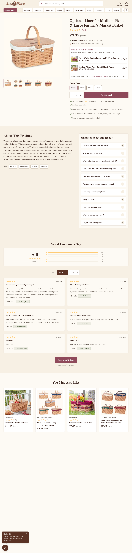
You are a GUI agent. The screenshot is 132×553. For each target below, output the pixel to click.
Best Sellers (38, 10)
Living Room (79, 10)
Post (35, 166)
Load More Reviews (66, 360)
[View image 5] (48, 83)
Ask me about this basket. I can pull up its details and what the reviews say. (13, 537)
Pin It (14, 166)
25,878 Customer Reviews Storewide (101, 101)
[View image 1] (8, 83)
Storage (116, 10)
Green (98, 88)
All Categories (9, 10)
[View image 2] (18, 83)
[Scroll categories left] (20, 10)
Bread (108, 10)
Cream (73, 88)
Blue (89, 88)
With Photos (62, 273)
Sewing (89, 10)
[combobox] (73, 3)
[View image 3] (28, 83)
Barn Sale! (27, 10)
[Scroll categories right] (126, 10)
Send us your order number (100, 76)
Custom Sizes (49, 10)
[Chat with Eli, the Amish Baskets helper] (5, 548)
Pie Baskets (99, 10)
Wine (82, 88)
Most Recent (74, 273)
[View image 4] (38, 83)
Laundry (68, 10)
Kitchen (59, 10)
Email (45, 166)
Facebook (25, 166)
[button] (33, 47)
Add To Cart (106, 94)
